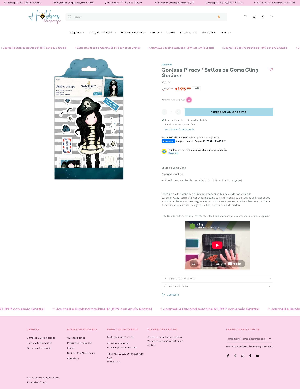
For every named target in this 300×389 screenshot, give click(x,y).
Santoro (167, 64)
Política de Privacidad (39, 343)
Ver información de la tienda (179, 129)
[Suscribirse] (271, 338)
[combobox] (149, 17)
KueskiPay (73, 358)
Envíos (71, 348)
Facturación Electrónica (81, 353)
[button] (219, 17)
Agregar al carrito (229, 111)
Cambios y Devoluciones (41, 337)
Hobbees (38, 377)
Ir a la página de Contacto (120, 337)
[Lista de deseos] (245, 16)
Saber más (173, 152)
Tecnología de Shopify (37, 382)
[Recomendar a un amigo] (189, 100)
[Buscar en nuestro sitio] (69, 16)
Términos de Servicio (39, 348)
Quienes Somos (76, 337)
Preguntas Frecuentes (80, 343)
